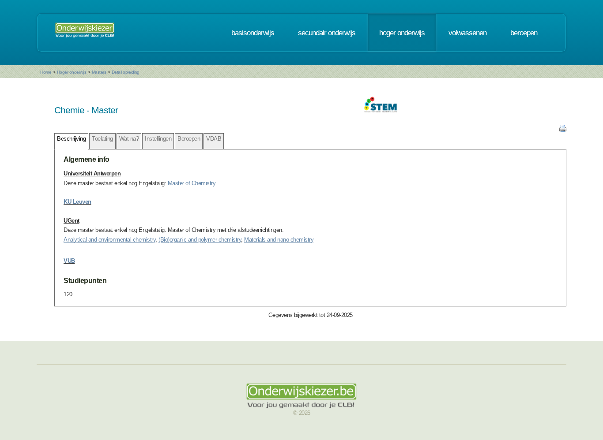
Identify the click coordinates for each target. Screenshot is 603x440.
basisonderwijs (252, 32)
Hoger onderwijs (72, 72)
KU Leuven (77, 201)
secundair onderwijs (326, 32)
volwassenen (467, 32)
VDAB (213, 138)
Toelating (102, 138)
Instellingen (158, 138)
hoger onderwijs (402, 32)
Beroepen (188, 138)
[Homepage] (85, 33)
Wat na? (129, 138)
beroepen (523, 32)
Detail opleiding (125, 72)
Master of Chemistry (192, 183)
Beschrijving (71, 138)
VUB (69, 260)
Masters (99, 72)
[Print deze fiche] (562, 130)
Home (45, 72)
